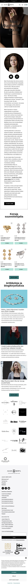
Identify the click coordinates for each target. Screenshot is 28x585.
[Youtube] (9, 488)
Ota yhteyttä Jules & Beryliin (23, 1)
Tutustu (7, 243)
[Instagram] (17, 76)
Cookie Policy (10, 583)
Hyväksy (14, 572)
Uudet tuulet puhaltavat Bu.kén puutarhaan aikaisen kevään (12, 347)
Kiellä (14, 576)
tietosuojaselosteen (20, 539)
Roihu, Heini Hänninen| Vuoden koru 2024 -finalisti (12, 310)
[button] (26, 558)
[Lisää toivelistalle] (12, 223)
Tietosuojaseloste (16, 583)
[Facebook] (11, 76)
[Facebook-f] (3, 488)
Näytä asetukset (14, 579)
